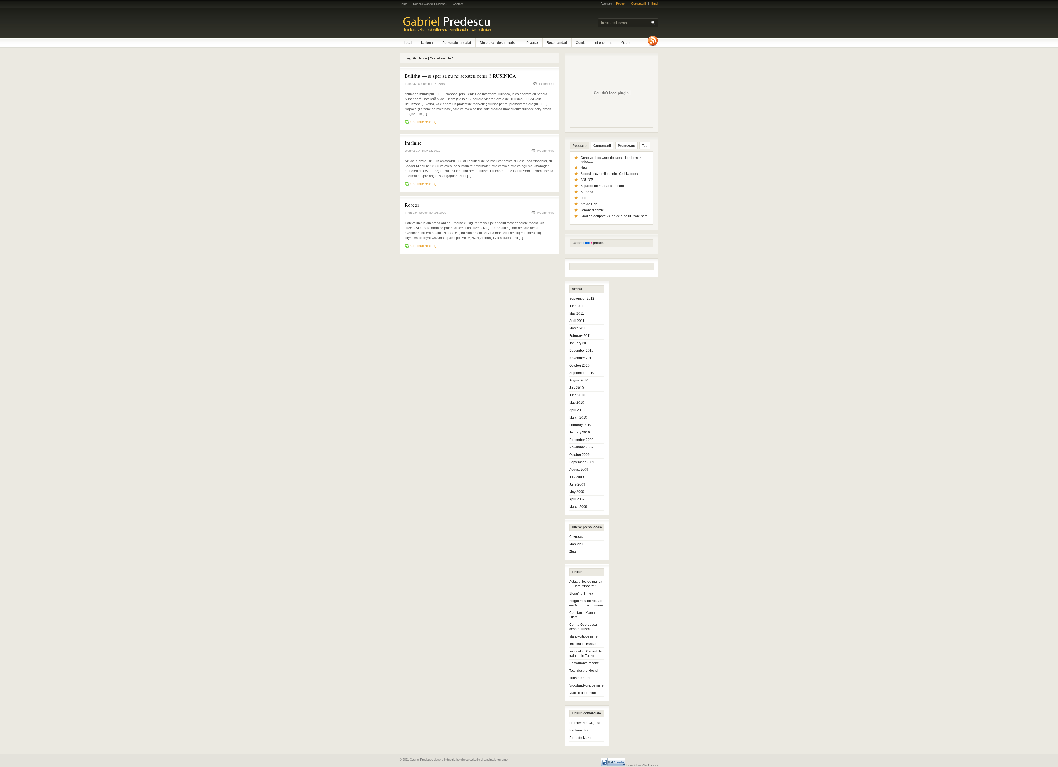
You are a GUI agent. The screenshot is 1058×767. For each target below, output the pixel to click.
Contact (458, 4)
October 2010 (579, 365)
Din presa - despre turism (498, 43)
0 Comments (545, 150)
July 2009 (576, 477)
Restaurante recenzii (584, 663)
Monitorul (576, 544)
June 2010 (577, 395)
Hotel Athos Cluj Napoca (642, 765)
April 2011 (576, 321)
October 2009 (579, 455)
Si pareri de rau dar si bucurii (602, 186)
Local (408, 43)
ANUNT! (587, 180)
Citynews (576, 537)
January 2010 (579, 432)
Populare (580, 146)
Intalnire (413, 142)
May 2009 (576, 492)
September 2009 (581, 462)
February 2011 (580, 336)
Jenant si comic (592, 210)
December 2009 (581, 440)
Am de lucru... (591, 204)
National (427, 43)
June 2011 (577, 306)
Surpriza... (588, 192)
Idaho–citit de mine (583, 636)
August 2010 (578, 380)
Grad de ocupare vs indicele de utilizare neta (614, 216)
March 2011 (578, 328)
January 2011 (579, 343)
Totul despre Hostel (583, 671)
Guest (625, 43)
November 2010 (581, 358)
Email (654, 3)
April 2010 (577, 410)
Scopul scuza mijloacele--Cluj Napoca (609, 174)
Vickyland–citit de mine (586, 685)
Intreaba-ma (603, 43)
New (584, 168)
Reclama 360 (579, 730)
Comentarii (638, 3)
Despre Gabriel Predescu (430, 4)
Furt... (585, 198)
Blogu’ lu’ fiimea (581, 593)
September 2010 (581, 373)
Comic (580, 43)
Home (403, 4)
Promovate (626, 146)
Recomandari (557, 43)
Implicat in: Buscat (582, 644)
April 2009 (577, 499)
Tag (644, 146)
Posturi (620, 3)
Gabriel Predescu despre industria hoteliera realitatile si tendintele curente (471, 23)
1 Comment (546, 83)
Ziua (572, 552)
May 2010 (576, 403)
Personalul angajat (456, 43)
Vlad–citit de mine (582, 693)
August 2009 (578, 469)
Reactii (412, 204)
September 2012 (581, 298)
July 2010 (576, 388)
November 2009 (581, 447)
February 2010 (580, 425)
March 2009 (578, 507)
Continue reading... (424, 122)
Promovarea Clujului (584, 723)
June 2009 (577, 484)
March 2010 (578, 417)
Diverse (532, 43)
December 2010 (581, 351)
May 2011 (576, 313)
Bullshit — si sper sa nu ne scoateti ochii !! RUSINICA (460, 75)
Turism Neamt (579, 678)
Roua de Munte (580, 738)
